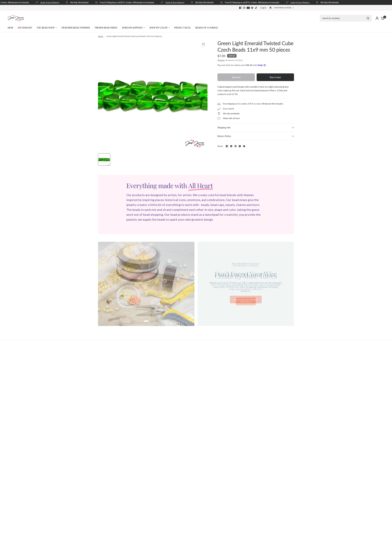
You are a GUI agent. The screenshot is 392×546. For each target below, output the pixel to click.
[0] (381, 18)
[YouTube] (248, 8)
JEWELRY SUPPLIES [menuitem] (132, 27)
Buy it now (275, 77)
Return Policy (224, 136)
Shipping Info (224, 127)
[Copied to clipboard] (244, 146)
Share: (220, 146)
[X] (231, 146)
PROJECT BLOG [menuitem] (182, 27)
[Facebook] (240, 8)
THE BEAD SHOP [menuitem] (46, 27)
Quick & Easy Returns (45, 2)
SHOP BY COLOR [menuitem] (158, 27)
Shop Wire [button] (245, 301)
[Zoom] (203, 44)
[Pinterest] (252, 8)
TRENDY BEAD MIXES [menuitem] (105, 27)
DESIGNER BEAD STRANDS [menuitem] (75, 27)
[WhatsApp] (240, 146)
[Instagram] (244, 8)
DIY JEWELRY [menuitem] (25, 27)
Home (100, 36)
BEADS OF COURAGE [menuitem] (206, 27)
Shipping (220, 60)
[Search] (368, 18)
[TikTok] (256, 8)
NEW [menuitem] (10, 27)
